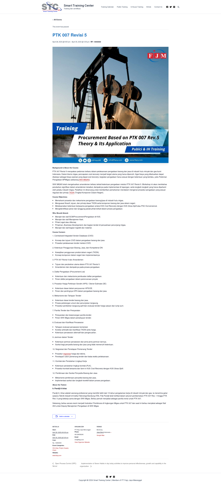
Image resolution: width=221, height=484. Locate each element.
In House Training (137, 7)
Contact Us (158, 7)
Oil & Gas (55, 448)
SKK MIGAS (84, 179)
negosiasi (67, 353)
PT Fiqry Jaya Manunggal (132, 480)
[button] (178, 7)
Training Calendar (107, 7)
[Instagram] (174, 7)
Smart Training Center (79, 5)
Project (61, 448)
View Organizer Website (82, 442)
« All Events (57, 19)
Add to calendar (64, 416)
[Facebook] (167, 7)
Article (148, 7)
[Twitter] (171, 7)
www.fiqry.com (56, 455)
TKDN (71, 192)
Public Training (122, 7)
